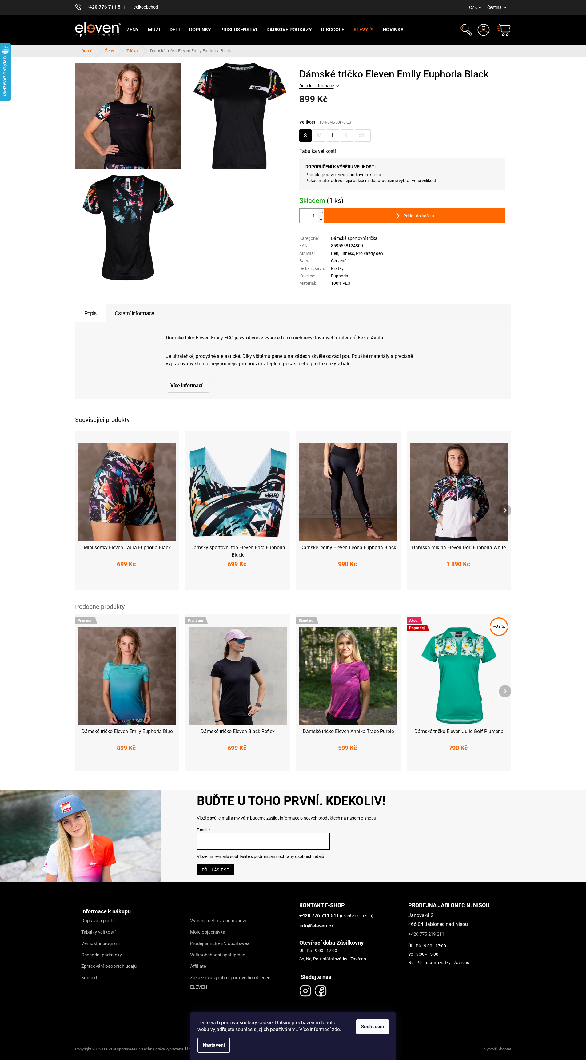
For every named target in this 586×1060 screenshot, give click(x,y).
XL (347, 135)
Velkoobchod (145, 7)
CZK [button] (473, 7)
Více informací (186, 385)
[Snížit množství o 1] (321, 219)
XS (101, 581)
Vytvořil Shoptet (497, 1049)
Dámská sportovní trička (354, 238)
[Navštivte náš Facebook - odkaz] (321, 989)
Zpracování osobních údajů (109, 966)
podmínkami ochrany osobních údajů (289, 856)
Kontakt (89, 977)
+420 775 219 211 (426, 934)
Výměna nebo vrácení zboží (218, 920)
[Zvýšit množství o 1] (321, 212)
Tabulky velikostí (98, 932)
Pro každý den (369, 253)
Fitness (347, 253)
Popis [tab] (90, 313)
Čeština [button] (495, 7)
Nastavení (214, 1045)
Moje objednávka (207, 932)
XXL (362, 135)
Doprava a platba (98, 920)
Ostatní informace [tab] (134, 313)
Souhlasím (372, 1027)
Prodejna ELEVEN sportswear (220, 943)
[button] (465, 30)
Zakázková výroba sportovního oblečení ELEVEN (231, 982)
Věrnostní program (100, 943)
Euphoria (339, 275)
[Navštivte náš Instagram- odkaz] (305, 989)
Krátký (337, 268)
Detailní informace (316, 85)
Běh (334, 253)
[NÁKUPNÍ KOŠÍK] (500, 30)
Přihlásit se (215, 869)
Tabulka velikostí (317, 151)
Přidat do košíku (418, 215)
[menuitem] (132, 30)
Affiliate (198, 966)
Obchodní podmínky (101, 955)
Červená (339, 260)
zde (336, 1029)
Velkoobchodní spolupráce (217, 955)
